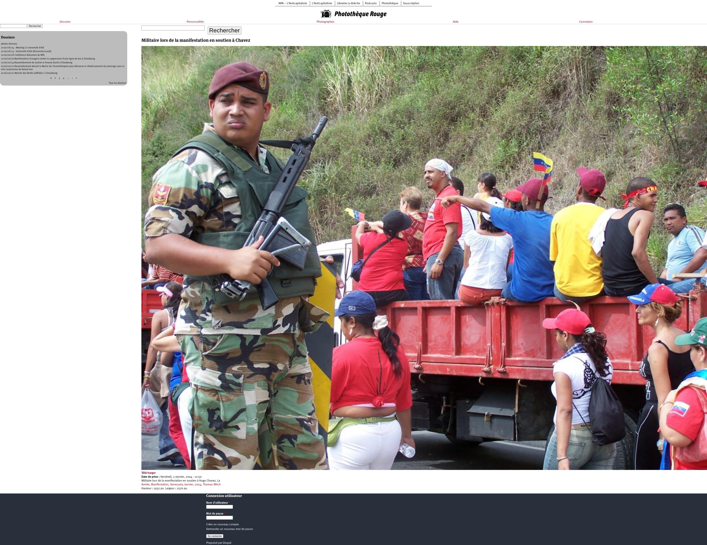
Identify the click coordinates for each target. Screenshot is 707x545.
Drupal (227, 543)
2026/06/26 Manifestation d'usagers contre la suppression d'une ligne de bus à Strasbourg (48, 59)
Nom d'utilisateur (218, 502)
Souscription (411, 3)
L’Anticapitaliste (322, 3)
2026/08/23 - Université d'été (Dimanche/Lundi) (26, 51)
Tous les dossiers (117, 83)
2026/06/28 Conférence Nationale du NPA (23, 55)
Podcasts (371, 3)
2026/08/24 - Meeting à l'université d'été (22, 48)
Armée (145, 484)
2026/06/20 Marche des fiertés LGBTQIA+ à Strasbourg (29, 73)
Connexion (586, 21)
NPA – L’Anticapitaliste (293, 3)
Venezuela (176, 484)
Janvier (188, 484)
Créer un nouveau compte (222, 524)
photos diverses (9, 44)
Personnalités (195, 21)
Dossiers (65, 21)
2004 (198, 484)
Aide (455, 21)
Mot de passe (216, 513)
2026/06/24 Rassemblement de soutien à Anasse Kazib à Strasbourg (36, 62)
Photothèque (390, 3)
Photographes (325, 21)
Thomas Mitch (212, 484)
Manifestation (159, 484)
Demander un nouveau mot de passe (229, 529)
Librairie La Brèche (348, 3)
